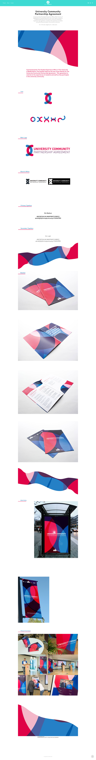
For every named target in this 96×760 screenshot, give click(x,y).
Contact (12, 3)
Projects (4, 3)
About (8, 3)
